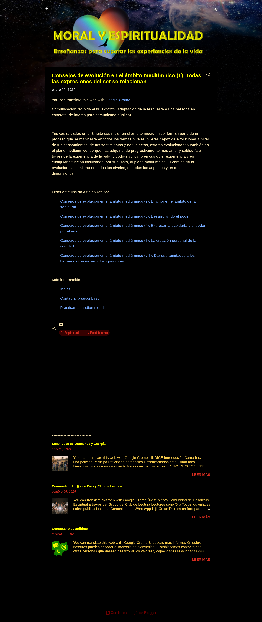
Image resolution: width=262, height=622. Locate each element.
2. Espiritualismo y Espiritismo (84, 333)
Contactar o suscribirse (70, 528)
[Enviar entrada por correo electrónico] (61, 325)
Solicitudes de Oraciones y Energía (79, 444)
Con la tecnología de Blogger (133, 613)
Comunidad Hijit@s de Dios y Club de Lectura (87, 486)
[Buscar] (215, 9)
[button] (208, 75)
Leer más (201, 475)
